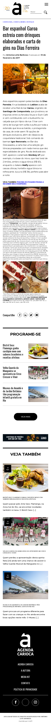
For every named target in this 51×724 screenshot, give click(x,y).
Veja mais (25, 417)
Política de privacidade (25, 689)
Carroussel (8, 22)
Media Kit (25, 677)
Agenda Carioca (25, 664)
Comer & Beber (19, 22)
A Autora (25, 670)
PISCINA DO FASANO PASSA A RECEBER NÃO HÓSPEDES (23, 183)
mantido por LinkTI (25, 721)
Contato (25, 683)
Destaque (30, 22)
